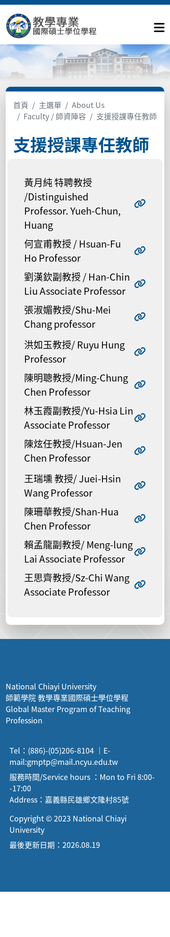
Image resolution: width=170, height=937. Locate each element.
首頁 (20, 104)
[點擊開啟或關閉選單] (159, 25)
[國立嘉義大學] (57, 26)
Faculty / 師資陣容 (55, 116)
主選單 (50, 104)
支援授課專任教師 (126, 116)
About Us (88, 104)
